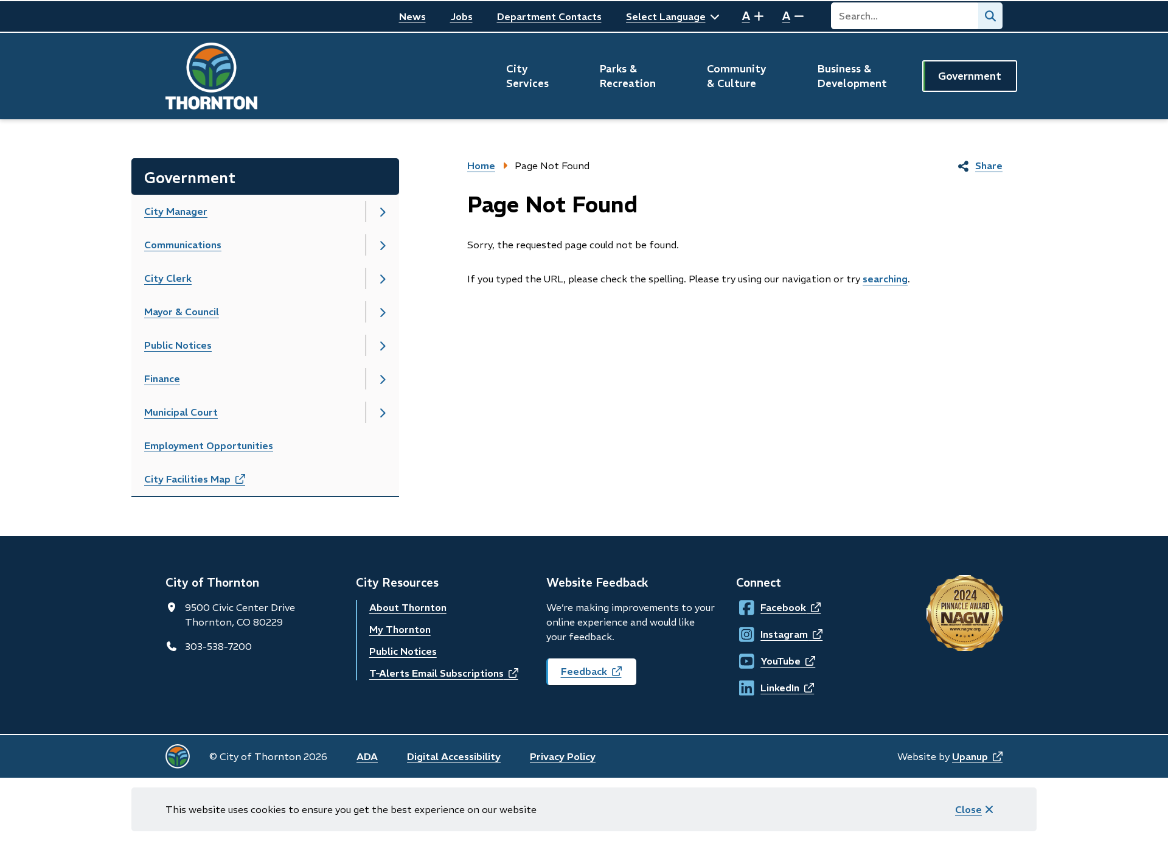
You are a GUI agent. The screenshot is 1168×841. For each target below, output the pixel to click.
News (412, 16)
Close (968, 809)
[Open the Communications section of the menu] (382, 245)
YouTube (771, 661)
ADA (367, 756)
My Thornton (400, 629)
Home (481, 165)
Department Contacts (549, 16)
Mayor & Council (181, 311)
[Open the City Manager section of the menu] (382, 211)
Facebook (771, 607)
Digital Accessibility (454, 756)
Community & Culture (736, 76)
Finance (162, 378)
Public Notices (178, 345)
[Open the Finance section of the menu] (382, 379)
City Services (527, 76)
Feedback (598, 675)
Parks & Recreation (628, 76)
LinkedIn (771, 688)
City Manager (175, 211)
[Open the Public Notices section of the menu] (382, 345)
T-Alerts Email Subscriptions (443, 673)
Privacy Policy (563, 756)
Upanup (977, 756)
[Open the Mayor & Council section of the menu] (382, 312)
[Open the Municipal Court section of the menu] (382, 412)
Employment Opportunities (208, 445)
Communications (182, 245)
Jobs (461, 16)
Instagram (772, 634)
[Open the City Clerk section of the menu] (382, 278)
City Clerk (168, 278)
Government (969, 76)
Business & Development (852, 76)
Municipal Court (181, 412)
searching (885, 279)
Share (989, 165)
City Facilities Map (208, 483)
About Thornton (408, 607)
